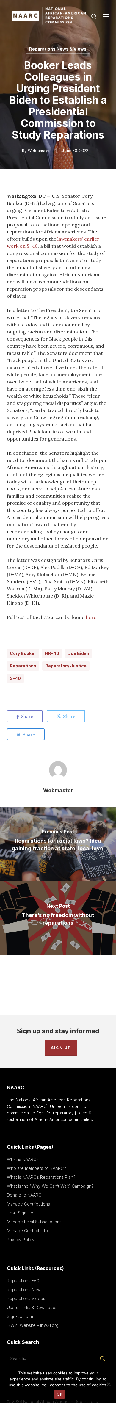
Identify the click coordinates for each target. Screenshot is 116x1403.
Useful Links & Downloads (32, 1307)
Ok (59, 1394)
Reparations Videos (26, 1298)
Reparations (23, 665)
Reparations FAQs (24, 1280)
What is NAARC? (23, 1159)
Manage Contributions (28, 1203)
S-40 (15, 678)
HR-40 (52, 653)
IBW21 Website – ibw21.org (33, 1325)
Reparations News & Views (58, 48)
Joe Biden (78, 653)
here (91, 617)
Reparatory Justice (66, 665)
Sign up (61, 1047)
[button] (106, 16)
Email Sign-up (20, 1212)
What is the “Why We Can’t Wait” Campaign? (50, 1186)
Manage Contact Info (27, 1230)
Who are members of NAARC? (36, 1168)
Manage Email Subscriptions (34, 1221)
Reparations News (25, 1289)
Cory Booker (23, 653)
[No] (109, 1384)
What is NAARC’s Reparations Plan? (41, 1177)
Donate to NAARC (24, 1194)
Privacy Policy (21, 1239)
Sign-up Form (20, 1316)
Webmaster (39, 150)
